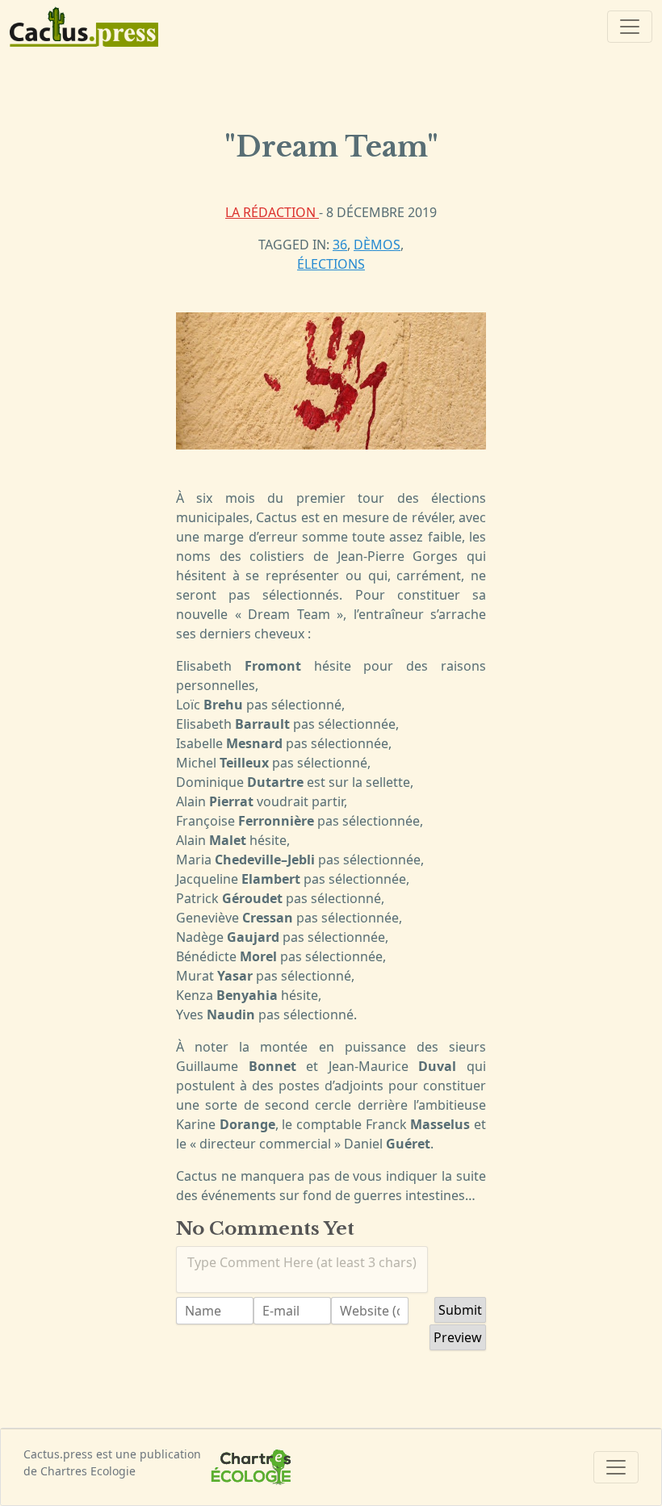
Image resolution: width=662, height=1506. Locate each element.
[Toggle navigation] (629, 26)
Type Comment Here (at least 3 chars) (302, 1262)
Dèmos (377, 244)
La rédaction (272, 212)
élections (331, 264)
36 (340, 244)
